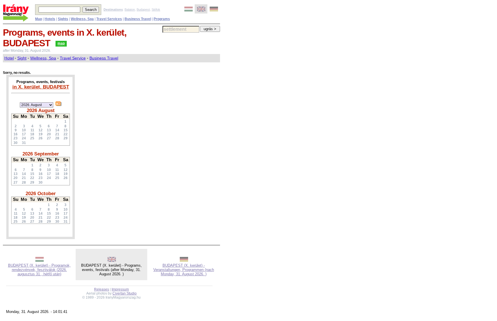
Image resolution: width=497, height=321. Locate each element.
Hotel (9, 58)
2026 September (40, 154)
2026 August (41, 110)
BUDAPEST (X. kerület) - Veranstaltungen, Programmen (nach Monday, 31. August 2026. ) (183, 269)
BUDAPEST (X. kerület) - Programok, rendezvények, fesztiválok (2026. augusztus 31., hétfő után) (39, 269)
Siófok (156, 9)
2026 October (41, 193)
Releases (101, 289)
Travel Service (73, 58)
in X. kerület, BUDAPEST (40, 87)
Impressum (120, 289)
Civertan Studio (124, 293)
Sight (21, 58)
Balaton (130, 9)
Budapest (143, 9)
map (61, 43)
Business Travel (103, 58)
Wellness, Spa (43, 58)
